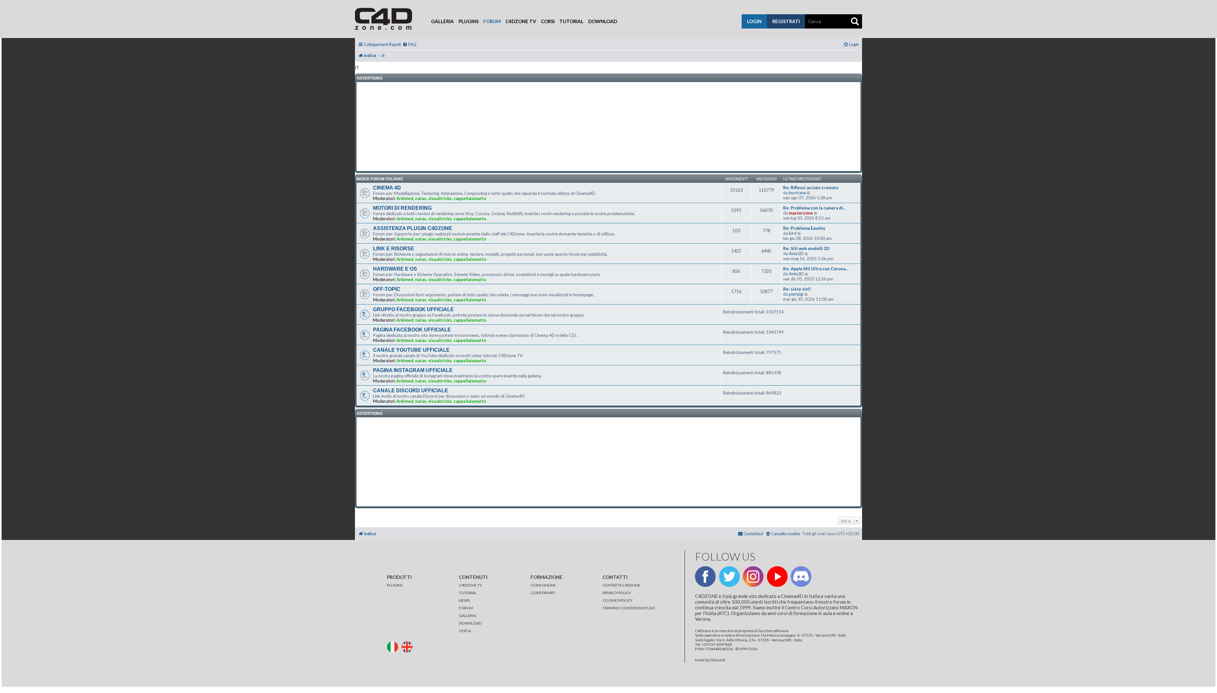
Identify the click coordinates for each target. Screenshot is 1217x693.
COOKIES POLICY (617, 600)
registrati (786, 21)
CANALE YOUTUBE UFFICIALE (411, 350)
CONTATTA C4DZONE (621, 585)
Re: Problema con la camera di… (814, 207)
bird (792, 233)
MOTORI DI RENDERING (402, 208)
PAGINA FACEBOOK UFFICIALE (412, 329)
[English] (408, 646)
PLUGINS (394, 585)
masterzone (801, 212)
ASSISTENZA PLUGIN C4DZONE (412, 228)
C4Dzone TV (520, 21)
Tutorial (571, 21)
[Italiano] (394, 646)
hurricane (797, 192)
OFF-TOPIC (386, 289)
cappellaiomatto (470, 198)
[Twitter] (729, 576)
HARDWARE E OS (395, 269)
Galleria (442, 21)
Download (602, 21)
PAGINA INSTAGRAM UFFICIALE (413, 370)
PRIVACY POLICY (616, 592)
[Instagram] (753, 576)
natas (420, 198)
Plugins (469, 21)
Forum (492, 21)
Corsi (548, 21)
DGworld (717, 660)
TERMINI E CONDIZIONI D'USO (628, 608)
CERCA (465, 630)
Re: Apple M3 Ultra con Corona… (815, 268)
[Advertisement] (608, 126)
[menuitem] (409, 44)
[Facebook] (705, 576)
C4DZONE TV (470, 585)
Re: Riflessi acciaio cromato (810, 187)
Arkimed (404, 198)
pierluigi (796, 294)
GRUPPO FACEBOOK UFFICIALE (413, 309)
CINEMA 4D (387, 187)
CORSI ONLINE (543, 585)
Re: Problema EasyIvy (804, 228)
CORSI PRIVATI (543, 592)
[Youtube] (777, 576)
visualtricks (440, 198)
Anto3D (796, 253)
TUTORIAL (468, 592)
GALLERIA (467, 615)
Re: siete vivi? (797, 289)
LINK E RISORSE (393, 248)
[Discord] (801, 576)
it (357, 67)
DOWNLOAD (470, 623)
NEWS (464, 600)
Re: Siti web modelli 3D (806, 248)
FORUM (466, 608)
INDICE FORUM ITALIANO (380, 179)
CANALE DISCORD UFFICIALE (410, 390)
